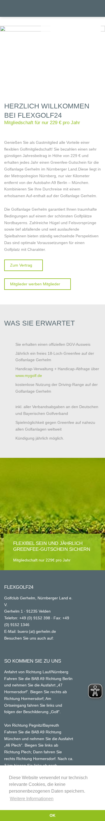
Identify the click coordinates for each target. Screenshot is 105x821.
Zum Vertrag (21, 265)
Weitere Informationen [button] (31, 798)
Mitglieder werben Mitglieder (35, 284)
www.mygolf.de (28, 375)
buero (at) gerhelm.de (37, 631)
